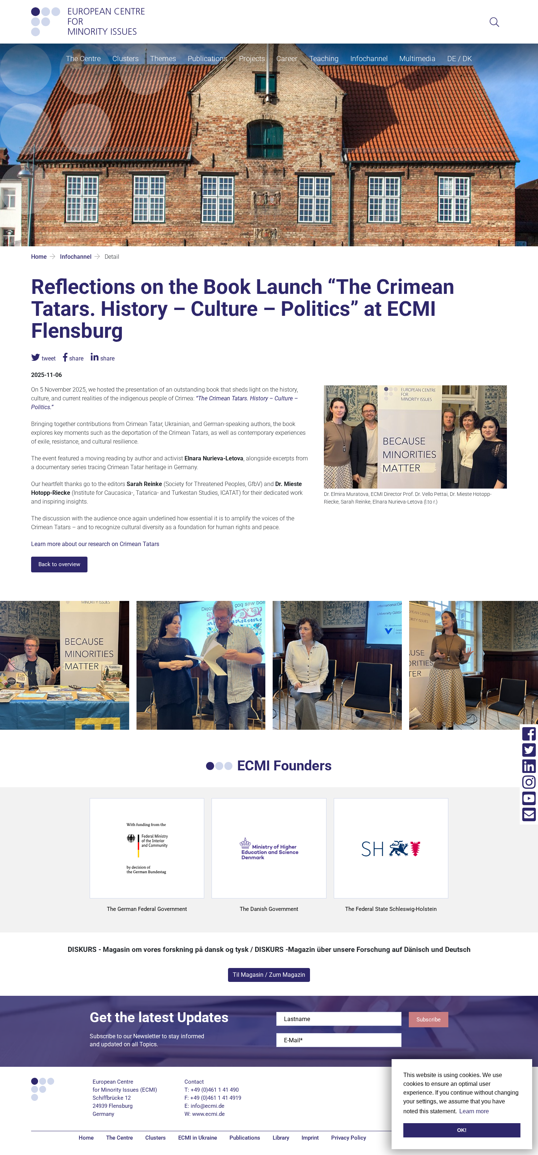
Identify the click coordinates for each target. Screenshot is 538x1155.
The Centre (83, 58)
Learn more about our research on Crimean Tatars (95, 544)
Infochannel (369, 58)
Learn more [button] (474, 1111)
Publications (207, 58)
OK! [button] (462, 1130)
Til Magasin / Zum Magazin (269, 974)
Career (287, 58)
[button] (43, 358)
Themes (163, 58)
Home (39, 256)
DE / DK (459, 58)
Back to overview (59, 564)
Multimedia (417, 58)
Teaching (324, 58)
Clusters (125, 58)
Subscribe (428, 1019)
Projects (252, 58)
